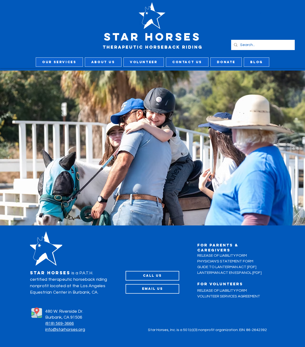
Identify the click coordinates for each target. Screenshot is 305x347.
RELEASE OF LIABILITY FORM (222, 255)
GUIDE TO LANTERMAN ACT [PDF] (226, 267)
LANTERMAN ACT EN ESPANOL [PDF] (229, 273)
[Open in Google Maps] (36, 312)
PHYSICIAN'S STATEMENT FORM (225, 261)
